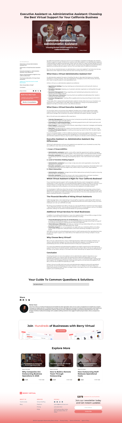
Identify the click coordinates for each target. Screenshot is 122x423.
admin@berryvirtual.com (61, 404)
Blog (21, 404)
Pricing (39, 407)
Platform (39, 404)
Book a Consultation (29, 102)
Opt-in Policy (85, 420)
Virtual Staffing (41, 402)
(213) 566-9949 (58, 407)
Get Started (61, 330)
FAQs (38, 409)
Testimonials (23, 402)
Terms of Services (75, 420)
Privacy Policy (64, 420)
